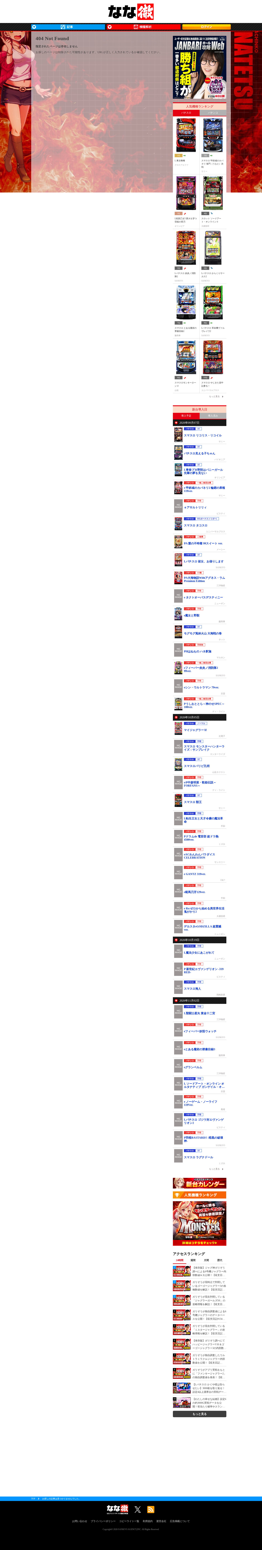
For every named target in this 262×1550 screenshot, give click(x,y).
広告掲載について (180, 1521)
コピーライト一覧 (129, 1521)
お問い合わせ (79, 1521)
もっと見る (199, 1413)
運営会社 (161, 1521)
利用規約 (148, 1521)
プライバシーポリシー (103, 1521)
